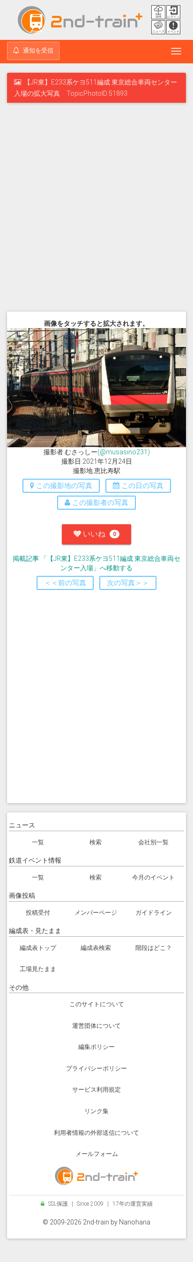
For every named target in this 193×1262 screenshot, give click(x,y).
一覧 (38, 842)
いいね (98, 533)
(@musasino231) (123, 452)
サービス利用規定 (96, 1089)
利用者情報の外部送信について (96, 1132)
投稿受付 (38, 912)
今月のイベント (153, 877)
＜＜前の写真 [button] (65, 583)
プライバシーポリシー (96, 1068)
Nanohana (134, 1222)
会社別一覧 (153, 842)
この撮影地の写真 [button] (63, 486)
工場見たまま (38, 968)
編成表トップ (38, 947)
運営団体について (96, 1025)
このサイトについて (96, 1004)
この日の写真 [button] (141, 486)
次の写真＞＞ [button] (128, 583)
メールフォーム (96, 1153)
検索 (95, 842)
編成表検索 (96, 947)
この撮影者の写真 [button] (99, 502)
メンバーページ (95, 912)
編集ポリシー (96, 1046)
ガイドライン (153, 912)
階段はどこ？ (153, 947)
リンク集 (96, 1111)
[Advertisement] (96, 209)
